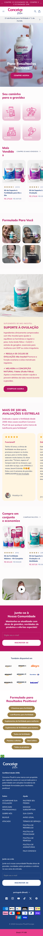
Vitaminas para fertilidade (21, 708)
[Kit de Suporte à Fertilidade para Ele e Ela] (14, 171)
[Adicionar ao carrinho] (23, 180)
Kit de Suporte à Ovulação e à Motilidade (35, 558)
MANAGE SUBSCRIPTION (29, 808)
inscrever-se (21, 643)
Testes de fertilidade (22, 734)
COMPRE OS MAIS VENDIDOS (27, 151)
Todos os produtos (21, 747)
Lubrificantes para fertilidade (21, 715)
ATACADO (6, 821)
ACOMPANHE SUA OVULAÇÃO (9, 801)
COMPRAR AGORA (15, 389)
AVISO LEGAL (28, 817)
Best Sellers (32, 740)
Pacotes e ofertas (14, 740)
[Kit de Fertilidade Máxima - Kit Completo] (14, 537)
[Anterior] (2, 3)
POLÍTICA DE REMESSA (28, 839)
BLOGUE (5, 817)
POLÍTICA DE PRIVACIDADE (28, 832)
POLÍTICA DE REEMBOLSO (28, 826)
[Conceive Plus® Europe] (15, 11)
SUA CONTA (28, 813)
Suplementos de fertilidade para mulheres (22, 721)
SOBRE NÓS (7, 813)
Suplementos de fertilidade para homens (21, 728)
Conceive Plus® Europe (24, 924)
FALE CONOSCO (29, 851)
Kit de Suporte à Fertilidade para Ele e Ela (12, 193)
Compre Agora (21, 75)
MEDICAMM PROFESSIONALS (9, 808)
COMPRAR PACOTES (30, 517)
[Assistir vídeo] (21, 589)
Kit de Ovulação (22, 474)
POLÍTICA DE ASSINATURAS (29, 845)
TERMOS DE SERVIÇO (32, 821)
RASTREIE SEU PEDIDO (29, 801)
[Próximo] (41, 3)
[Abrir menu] (3, 11)
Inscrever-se (21, 883)
